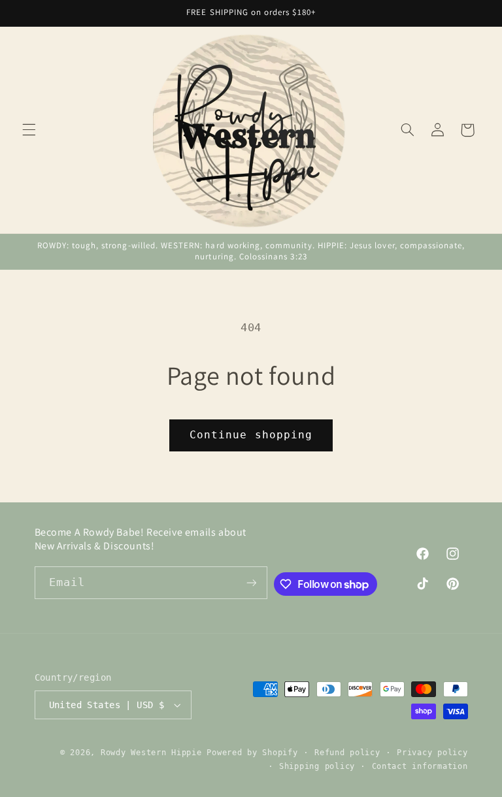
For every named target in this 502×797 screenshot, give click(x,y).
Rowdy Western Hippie (154, 752)
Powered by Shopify (252, 752)
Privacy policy (432, 752)
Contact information (420, 766)
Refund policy (347, 752)
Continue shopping (251, 435)
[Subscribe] (251, 582)
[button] (29, 130)
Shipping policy (317, 766)
